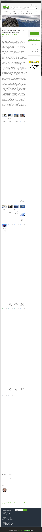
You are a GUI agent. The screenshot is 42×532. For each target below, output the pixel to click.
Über (3, 485)
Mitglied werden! (34, 33)
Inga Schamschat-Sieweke (8, 34)
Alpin (10, 13)
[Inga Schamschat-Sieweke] (4, 488)
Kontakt (30, 13)
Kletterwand (21, 11)
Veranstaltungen (13, 11)
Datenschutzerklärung (21, 530)
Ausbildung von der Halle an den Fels (12, 499)
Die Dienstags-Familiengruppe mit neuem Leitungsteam (14, 503)
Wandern (15, 13)
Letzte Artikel (7, 485)
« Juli (29, 56)
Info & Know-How (23, 13)
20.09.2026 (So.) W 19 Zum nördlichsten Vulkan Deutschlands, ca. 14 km (7, 519)
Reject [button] (32, 530)
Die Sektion (5, 11)
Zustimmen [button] (27, 530)
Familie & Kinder (29, 11)
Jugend (36, 11)
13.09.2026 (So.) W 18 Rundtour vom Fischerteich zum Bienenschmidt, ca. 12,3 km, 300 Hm (8, 514)
